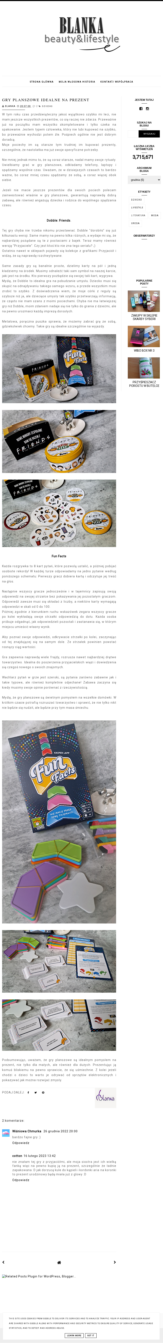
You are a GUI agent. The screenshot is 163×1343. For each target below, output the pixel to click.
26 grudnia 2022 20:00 (61, 1131)
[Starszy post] (115, 1262)
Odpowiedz (21, 1143)
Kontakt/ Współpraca (116, 82)
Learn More (74, 1336)
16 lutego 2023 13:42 (40, 1156)
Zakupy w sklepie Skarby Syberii (144, 317)
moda (155, 215)
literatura (138, 215)
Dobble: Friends (58, 220)
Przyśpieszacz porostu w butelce (144, 383)
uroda (135, 223)
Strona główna (42, 82)
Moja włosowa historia (77, 82)
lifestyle (137, 207)
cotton (17, 1156)
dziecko (47, 106)
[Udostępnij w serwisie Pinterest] (43, 1093)
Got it (90, 1336)
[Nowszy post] (3, 1262)
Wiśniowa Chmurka (27, 1131)
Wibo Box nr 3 (144, 350)
